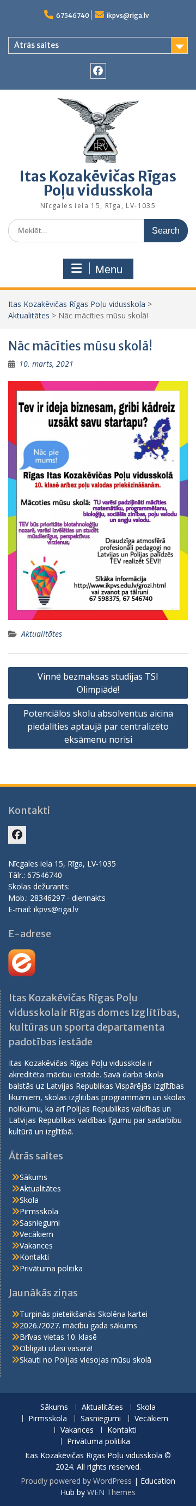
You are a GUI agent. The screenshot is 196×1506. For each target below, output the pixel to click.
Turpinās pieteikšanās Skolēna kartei (84, 1314)
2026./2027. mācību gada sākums (78, 1325)
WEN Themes (111, 1492)
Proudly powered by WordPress (76, 1481)
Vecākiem (36, 1234)
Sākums (33, 1177)
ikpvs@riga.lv (128, 15)
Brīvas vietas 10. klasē (58, 1337)
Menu (108, 269)
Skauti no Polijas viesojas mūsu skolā (85, 1359)
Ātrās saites (36, 45)
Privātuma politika (51, 1268)
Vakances (36, 1245)
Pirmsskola (39, 1211)
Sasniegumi (40, 1223)
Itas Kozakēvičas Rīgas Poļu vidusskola (98, 183)
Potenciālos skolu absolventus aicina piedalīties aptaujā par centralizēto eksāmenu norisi (98, 726)
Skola (29, 1200)
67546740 (72, 15)
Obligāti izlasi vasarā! (56, 1348)
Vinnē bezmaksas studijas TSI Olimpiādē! (98, 682)
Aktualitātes (29, 315)
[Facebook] (98, 71)
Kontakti (34, 1257)
